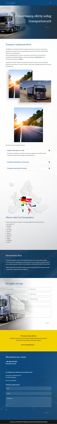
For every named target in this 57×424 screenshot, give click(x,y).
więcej (47, 27)
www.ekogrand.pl (27, 345)
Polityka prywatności (28, 422)
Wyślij (47, 323)
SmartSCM (19, 422)
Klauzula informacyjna (41, 422)
